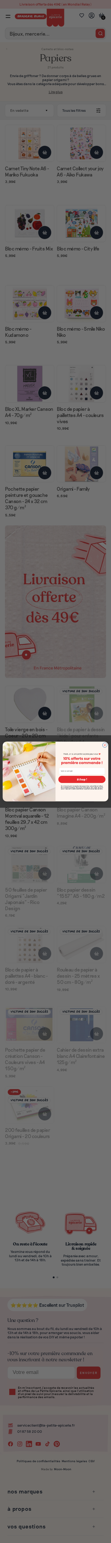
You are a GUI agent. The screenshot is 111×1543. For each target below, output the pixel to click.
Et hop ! (82, 779)
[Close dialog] (104, 745)
